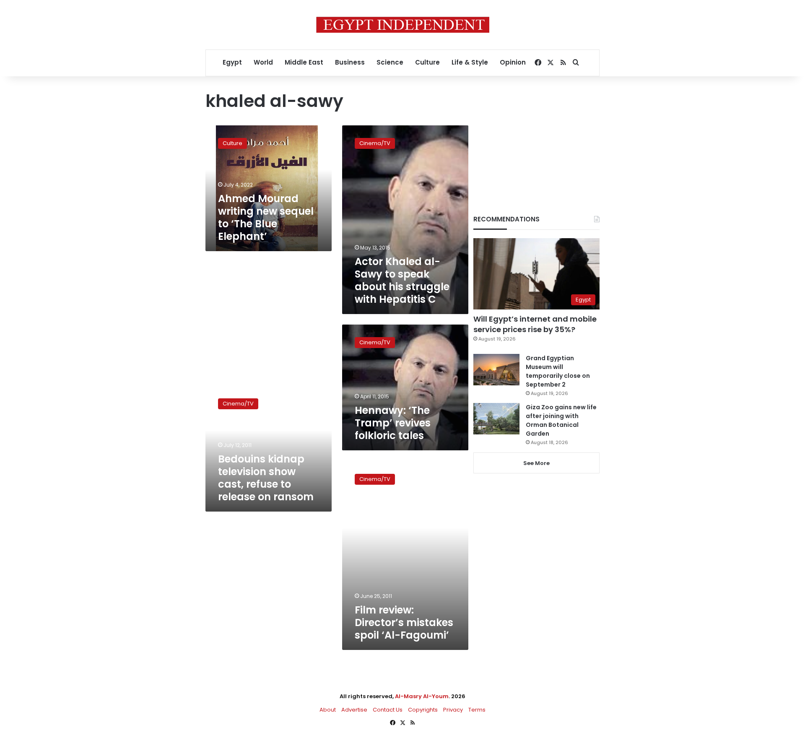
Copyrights (423, 710)
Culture (427, 62)
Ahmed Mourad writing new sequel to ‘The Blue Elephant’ (266, 217)
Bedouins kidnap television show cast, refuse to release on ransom (266, 478)
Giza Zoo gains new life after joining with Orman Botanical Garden (561, 420)
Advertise (354, 710)
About (327, 710)
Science (390, 62)
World (263, 62)
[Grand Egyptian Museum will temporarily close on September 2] (496, 369)
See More (536, 463)
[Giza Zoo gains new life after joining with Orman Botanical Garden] (496, 418)
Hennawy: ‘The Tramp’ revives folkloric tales (393, 422)
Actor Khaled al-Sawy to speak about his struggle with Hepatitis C (402, 280)
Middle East (304, 62)
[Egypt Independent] (402, 25)
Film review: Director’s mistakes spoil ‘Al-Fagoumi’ (404, 622)
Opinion (513, 62)
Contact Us (387, 710)
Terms (477, 710)
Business (350, 62)
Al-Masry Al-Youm (422, 696)
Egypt (232, 62)
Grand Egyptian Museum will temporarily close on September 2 (558, 371)
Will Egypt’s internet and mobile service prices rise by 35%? (535, 324)
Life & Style (470, 62)
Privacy (453, 710)
